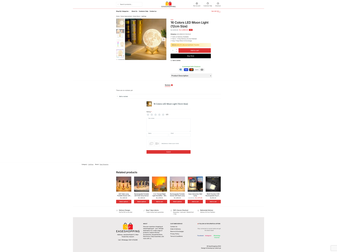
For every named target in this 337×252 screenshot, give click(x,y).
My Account (196, 6)
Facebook (200, 235)
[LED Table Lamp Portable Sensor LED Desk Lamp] (123, 184)
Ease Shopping (104, 164)
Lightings (143, 16)
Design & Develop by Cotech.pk (211, 248)
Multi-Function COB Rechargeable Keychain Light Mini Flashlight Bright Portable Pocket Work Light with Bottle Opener (213, 195)
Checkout (218, 6)
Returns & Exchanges (177, 231)
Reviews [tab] (168, 85)
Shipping (173, 34)
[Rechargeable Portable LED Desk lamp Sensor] (141, 184)
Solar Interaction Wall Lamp (195, 195)
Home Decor (136, 16)
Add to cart (195, 50)
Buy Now (190, 56)
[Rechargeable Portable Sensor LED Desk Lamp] (177, 184)
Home (117, 16)
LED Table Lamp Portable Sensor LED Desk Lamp (123, 195)
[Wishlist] (128, 179)
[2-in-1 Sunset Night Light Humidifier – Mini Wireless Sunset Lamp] (159, 184)
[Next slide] (164, 39)
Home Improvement (126, 16)
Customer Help (208, 6)
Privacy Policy (174, 234)
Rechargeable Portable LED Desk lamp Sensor (141, 195)
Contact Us (173, 226)
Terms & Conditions (176, 236)
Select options (123, 201)
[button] (216, 11)
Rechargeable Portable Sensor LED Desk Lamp (177, 195)
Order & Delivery (175, 229)
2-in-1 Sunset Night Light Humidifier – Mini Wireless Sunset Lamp (159, 195)
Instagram (208, 235)
